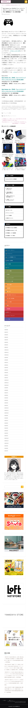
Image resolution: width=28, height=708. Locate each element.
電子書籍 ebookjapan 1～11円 (12, 230)
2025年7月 (6, 362)
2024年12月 (6, 380)
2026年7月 (6, 332)
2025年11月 (6, 352)
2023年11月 (6, 410)
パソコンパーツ (9, 253)
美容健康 (8, 308)
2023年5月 (6, 425)
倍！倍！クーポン (9, 210)
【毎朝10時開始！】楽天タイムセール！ (9, 193)
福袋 (7, 305)
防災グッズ (9, 312)
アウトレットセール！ (10, 212)
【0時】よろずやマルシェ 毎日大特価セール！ (10, 196)
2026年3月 (6, 342)
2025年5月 (6, 367)
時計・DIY (8, 291)
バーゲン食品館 (9, 215)
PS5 (9, 115)
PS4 (6, 115)
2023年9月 (6, 415)
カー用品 (8, 319)
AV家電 (8, 274)
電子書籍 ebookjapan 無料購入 (12, 227)
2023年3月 (6, 430)
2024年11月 (6, 382)
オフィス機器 (9, 270)
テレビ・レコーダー (10, 277)
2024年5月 (6, 397)
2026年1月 (6, 347)
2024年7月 (6, 392)
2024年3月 (6, 402)
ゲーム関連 (8, 113)
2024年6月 (6, 395)
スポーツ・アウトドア (10, 315)
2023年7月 (6, 420)
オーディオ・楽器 (10, 281)
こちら (15, 72)
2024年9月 (6, 387)
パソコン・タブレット (10, 250)
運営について (11, 700)
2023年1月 (6, 435)
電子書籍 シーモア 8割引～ (11, 235)
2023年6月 (6, 423)
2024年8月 (6, 390)
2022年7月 (6, 450)
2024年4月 (6, 400)
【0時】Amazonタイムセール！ (9, 189)
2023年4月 (6, 428)
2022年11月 (6, 440)
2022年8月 (6, 448)
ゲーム (4, 113)
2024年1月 (6, 405)
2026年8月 (6, 329)
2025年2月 (6, 375)
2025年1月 (6, 377)
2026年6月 (6, 334)
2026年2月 (6, 344)
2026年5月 (6, 337)
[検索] (22, 487)
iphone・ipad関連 (10, 260)
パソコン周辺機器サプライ (11, 257)
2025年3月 (6, 372)
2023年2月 (6, 433)
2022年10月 (6, 443)
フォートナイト (13, 115)
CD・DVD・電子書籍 (10, 298)
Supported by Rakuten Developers (20, 702)
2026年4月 (6, 339)
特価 (4, 115)
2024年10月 (6, 385)
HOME (4, 700)
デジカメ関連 (9, 284)
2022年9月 (6, 445)
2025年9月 (6, 357)
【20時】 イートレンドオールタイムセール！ (10, 200)
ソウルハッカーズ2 (15, 50)
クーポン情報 (9, 301)
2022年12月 (6, 438)
